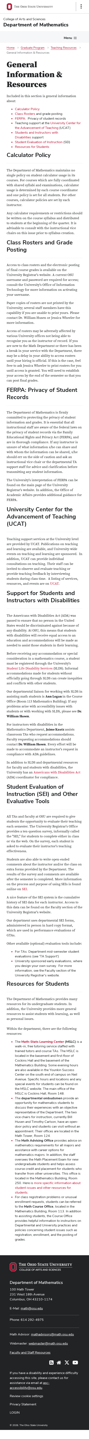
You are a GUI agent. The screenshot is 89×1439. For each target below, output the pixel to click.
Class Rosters (25, 114)
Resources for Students (32, 147)
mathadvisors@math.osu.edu (52, 1334)
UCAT (54, 584)
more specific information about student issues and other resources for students (48, 1188)
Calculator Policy (27, 109)
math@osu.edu (32, 1308)
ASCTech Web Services (66, 1433)
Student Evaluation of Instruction (39, 142)
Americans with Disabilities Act (57, 772)
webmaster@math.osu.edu (48, 1343)
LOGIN (15, 1412)
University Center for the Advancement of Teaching (48, 125)
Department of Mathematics (36, 1282)
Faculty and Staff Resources (30, 1352)
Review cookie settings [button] (26, 1396)
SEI (24, 889)
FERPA (20, 118)
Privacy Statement (23, 1404)
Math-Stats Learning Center (42, 1041)
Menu (68, 38)
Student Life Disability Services (30, 668)
